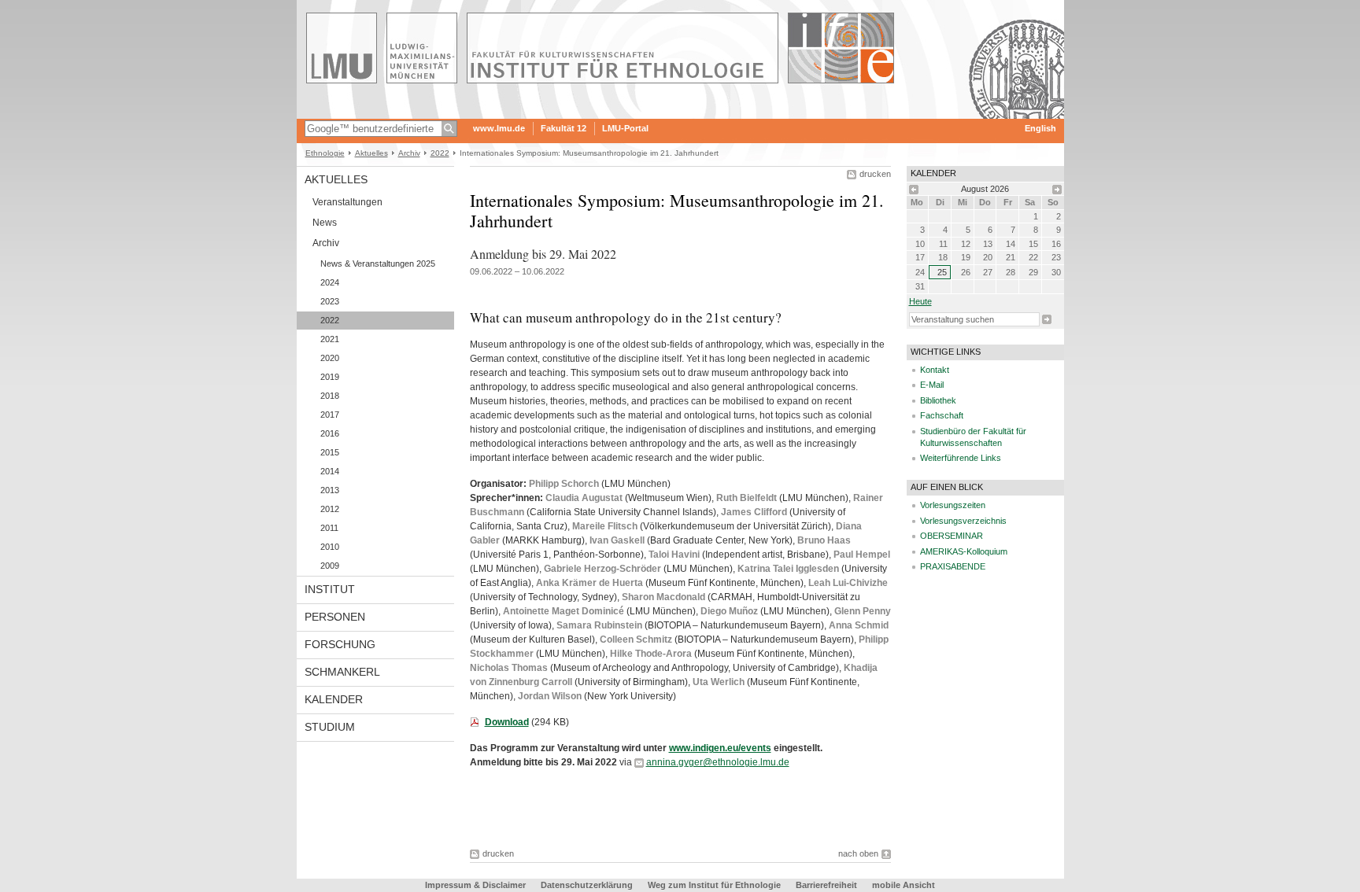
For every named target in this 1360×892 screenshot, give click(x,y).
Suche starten (1046, 319)
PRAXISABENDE (952, 566)
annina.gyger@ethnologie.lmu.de (717, 762)
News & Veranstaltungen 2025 (377, 263)
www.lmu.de (499, 128)
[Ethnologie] (680, 113)
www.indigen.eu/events (720, 748)
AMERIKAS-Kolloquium (963, 551)
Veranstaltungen (347, 202)
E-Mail (932, 384)
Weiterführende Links (960, 458)
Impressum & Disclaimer (475, 885)
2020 (329, 358)
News (324, 222)
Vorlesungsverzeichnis (963, 520)
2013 (329, 490)
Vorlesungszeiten (952, 505)
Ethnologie (325, 153)
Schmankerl (342, 671)
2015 (329, 452)
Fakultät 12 (563, 128)
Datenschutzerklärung (587, 885)
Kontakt (934, 369)
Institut (330, 589)
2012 (329, 509)
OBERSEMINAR (951, 535)
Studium (330, 727)
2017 (329, 414)
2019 (329, 376)
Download (507, 722)
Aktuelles (371, 153)
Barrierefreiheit (827, 885)
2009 (329, 565)
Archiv (409, 153)
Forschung (340, 644)
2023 (329, 301)
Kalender (334, 699)
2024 (329, 282)
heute (920, 301)
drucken (875, 174)
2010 (329, 546)
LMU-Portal (625, 128)
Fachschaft (941, 415)
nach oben (858, 853)
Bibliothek (938, 400)
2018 (329, 395)
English (1040, 128)
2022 (440, 153)
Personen (335, 616)
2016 (329, 433)
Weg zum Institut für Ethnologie (714, 885)
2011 (329, 528)
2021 (329, 339)
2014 (329, 471)
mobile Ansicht (903, 885)
